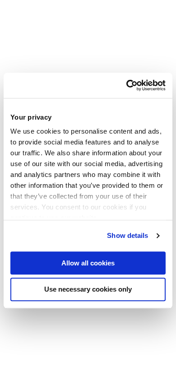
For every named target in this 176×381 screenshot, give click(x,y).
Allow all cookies (88, 263)
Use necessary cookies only (88, 289)
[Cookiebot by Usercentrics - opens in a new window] (127, 85)
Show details (127, 235)
